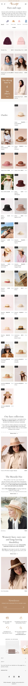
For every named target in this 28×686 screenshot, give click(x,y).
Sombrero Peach (3, 407)
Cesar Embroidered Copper (18, 124)
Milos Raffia (4, 191)
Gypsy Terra (18, 170)
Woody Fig (3, 50)
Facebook (9, 676)
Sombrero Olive (17, 384)
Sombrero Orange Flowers (17, 361)
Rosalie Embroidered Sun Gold (4, 266)
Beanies (19, 24)
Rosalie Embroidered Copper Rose (18, 266)
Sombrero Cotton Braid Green (18, 337)
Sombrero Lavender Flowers (3, 361)
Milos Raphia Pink (18, 216)
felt (15, 14)
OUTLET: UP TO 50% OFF (14, 0)
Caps (7, 24)
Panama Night (3, 240)
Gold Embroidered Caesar (4, 148)
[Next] (25, 647)
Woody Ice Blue (19, 72)
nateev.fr (14, 683)
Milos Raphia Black (3, 217)
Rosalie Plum (16, 313)
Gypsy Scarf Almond (17, 148)
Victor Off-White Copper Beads (9, 470)
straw (22, 14)
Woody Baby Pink (19, 50)
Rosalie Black (16, 289)
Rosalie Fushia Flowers (3, 290)
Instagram (14, 676)
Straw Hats (13, 24)
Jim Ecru (3, 530)
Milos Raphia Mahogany (17, 193)
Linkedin (19, 676)
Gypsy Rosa (4, 170)
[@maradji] (12, 649)
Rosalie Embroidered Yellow (18, 241)
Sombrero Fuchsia (3, 384)
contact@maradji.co (20, 634)
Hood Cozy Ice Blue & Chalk (6, 73)
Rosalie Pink (3, 336)
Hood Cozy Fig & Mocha (19, 97)
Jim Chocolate (4, 591)
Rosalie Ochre (3, 313)
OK (23, 607)
